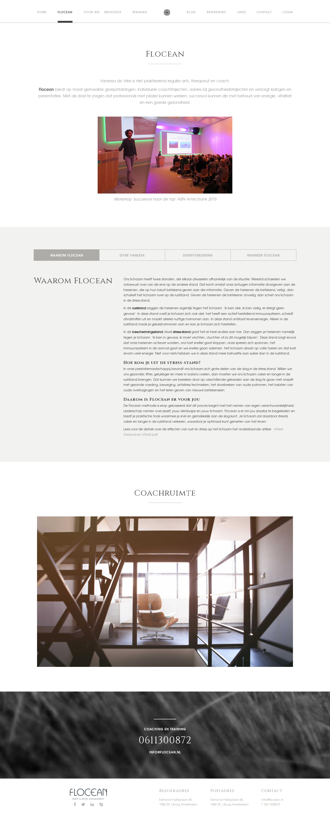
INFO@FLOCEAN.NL (165, 752)
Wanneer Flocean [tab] (263, 255)
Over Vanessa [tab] (132, 255)
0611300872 (165, 740)
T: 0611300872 (270, 804)
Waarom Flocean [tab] (66, 255)
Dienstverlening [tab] (198, 255)
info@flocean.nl (272, 799)
